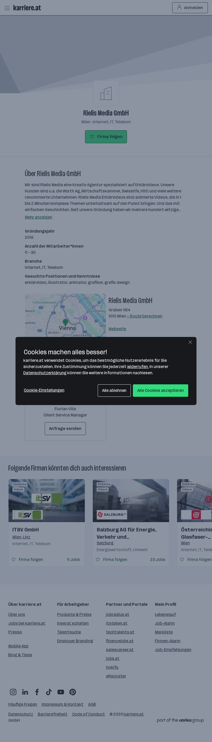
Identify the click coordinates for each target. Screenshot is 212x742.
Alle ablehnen (114, 390)
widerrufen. (138, 366)
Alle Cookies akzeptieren (160, 390)
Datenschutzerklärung (44, 372)
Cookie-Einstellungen (44, 390)
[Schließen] (190, 342)
